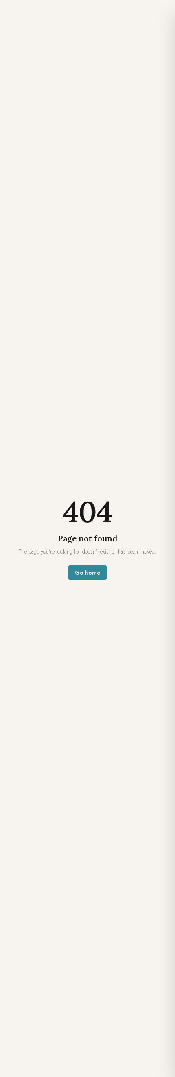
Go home (87, 573)
